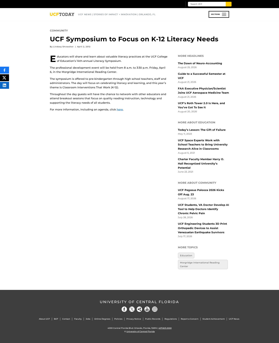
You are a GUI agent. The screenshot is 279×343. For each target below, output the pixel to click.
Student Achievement (213, 319)
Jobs (88, 319)
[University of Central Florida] (73, 3)
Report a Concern (189, 319)
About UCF (44, 319)
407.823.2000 (165, 328)
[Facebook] (124, 309)
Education (186, 255)
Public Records (152, 319)
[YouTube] (147, 309)
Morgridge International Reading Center (200, 264)
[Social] (139, 309)
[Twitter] (132, 309)
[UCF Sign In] (173, 4)
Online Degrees (102, 319)
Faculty (78, 319)
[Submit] (229, 4)
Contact (66, 319)
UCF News (234, 319)
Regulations (171, 319)
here (120, 109)
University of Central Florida (139, 302)
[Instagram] (154, 309)
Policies (118, 319)
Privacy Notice (133, 319)
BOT (56, 319)
